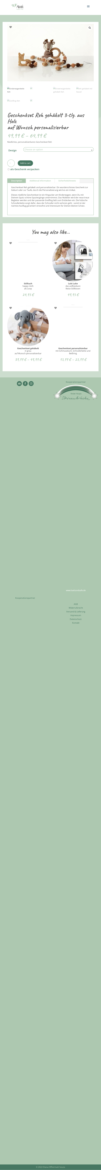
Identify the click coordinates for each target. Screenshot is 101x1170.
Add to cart (25, 163)
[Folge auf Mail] (19, 383)
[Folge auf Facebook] (25, 383)
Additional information (40, 180)
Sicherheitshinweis (67, 180)
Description (16, 180)
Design (12, 150)
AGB (76, 604)
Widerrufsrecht (76, 607)
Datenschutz (76, 619)
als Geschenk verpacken (24, 169)
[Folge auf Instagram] (31, 383)
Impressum (75, 615)
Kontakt (75, 622)
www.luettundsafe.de (76, 590)
